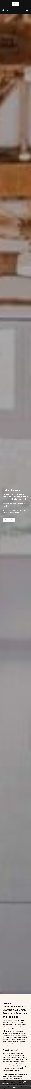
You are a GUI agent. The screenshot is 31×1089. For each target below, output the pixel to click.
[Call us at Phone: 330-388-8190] (3, 10)
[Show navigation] (27, 10)
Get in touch (8, 520)
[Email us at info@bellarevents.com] (7, 10)
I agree (15, 1087)
